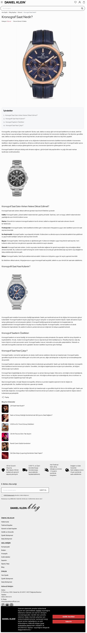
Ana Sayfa (4, 12)
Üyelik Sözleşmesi (7, 535)
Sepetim (4, 560)
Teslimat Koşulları (6, 525)
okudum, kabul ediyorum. (16, 495)
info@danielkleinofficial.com (10, 601)
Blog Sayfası (12, 12)
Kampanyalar (5, 547)
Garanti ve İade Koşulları (9, 529)
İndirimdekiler (5, 557)
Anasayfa (4, 554)
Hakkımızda (5, 522)
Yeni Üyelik (4, 575)
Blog (2, 567)
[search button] (82, 8)
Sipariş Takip (5, 564)
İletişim (3, 550)
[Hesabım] (80, 2)
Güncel (20, 12)
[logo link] (15, 2)
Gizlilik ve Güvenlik (7, 532)
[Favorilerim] (75, 2)
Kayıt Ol (43, 490)
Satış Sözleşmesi (6, 539)
